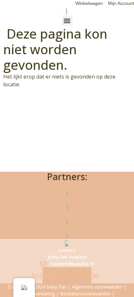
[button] (67, 20)
